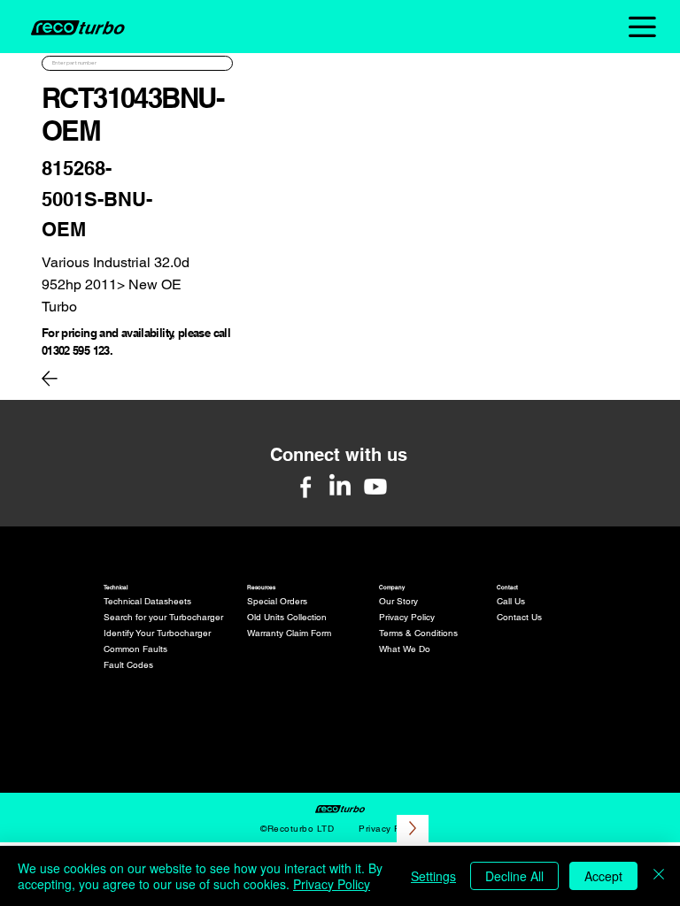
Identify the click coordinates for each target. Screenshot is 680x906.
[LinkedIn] (340, 486)
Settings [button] (433, 876)
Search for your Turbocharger (163, 617)
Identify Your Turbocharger (157, 633)
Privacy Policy (407, 617)
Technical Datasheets (147, 601)
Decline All (514, 876)
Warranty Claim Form (289, 633)
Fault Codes (128, 665)
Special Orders (277, 601)
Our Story (398, 601)
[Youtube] (375, 486)
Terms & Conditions (418, 633)
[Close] (658, 876)
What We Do (404, 649)
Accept (603, 876)
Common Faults (135, 649)
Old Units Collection (287, 617)
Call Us (511, 601)
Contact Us (519, 617)
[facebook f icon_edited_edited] (305, 486)
